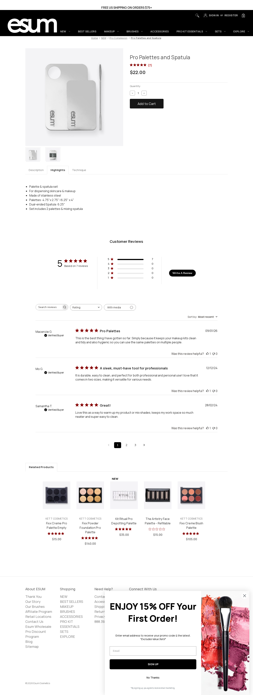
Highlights (58, 170)
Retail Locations (38, 616)
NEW (63, 31)
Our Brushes (35, 606)
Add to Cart (56, 499)
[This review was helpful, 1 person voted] (207, 354)
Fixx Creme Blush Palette (191, 525)
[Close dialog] (244, 595)
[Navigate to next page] (144, 445)
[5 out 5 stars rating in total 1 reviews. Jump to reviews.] (57, 533)
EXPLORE (239, 31)
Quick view (56, 491)
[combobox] (86, 307)
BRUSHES (132, 31)
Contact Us (34, 621)
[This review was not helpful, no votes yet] (213, 354)
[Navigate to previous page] (108, 445)
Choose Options (90, 499)
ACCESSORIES (159, 31)
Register (231, 15)
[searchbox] (48, 307)
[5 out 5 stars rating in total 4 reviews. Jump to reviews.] (90, 537)
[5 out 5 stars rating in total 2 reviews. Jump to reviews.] (191, 533)
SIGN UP (153, 664)
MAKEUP (109, 31)
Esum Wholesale (38, 626)
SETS (218, 31)
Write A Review (182, 273)
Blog (28, 641)
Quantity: (135, 86)
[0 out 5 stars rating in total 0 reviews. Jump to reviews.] (158, 529)
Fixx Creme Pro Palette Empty (56, 525)
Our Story (33, 601)
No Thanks (153, 677)
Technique (79, 170)
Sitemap (32, 646)
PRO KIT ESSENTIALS (190, 31)
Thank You (33, 596)
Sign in (213, 15)
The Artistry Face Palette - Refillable (158, 521)
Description (36, 170)
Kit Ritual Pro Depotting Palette (124, 521)
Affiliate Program (38, 611)
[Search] (196, 14)
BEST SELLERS (87, 31)
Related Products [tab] (41, 467)
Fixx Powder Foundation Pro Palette (90, 527)
